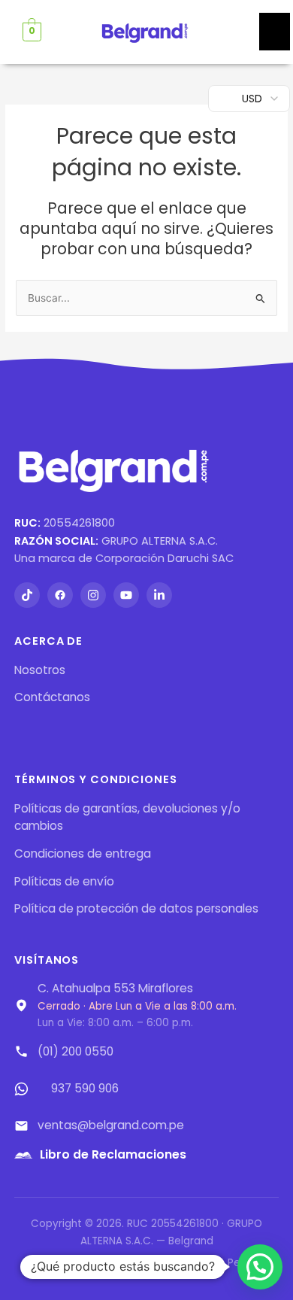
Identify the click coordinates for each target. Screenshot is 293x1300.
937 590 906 (85, 1088)
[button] (259, 1266)
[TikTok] (27, 595)
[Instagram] (93, 595)
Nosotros (39, 670)
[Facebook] (60, 595)
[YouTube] (126, 595)
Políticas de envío (64, 881)
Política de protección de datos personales (136, 908)
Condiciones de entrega (82, 853)
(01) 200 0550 (75, 1051)
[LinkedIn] (159, 595)
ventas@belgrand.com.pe (111, 1125)
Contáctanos (52, 697)
